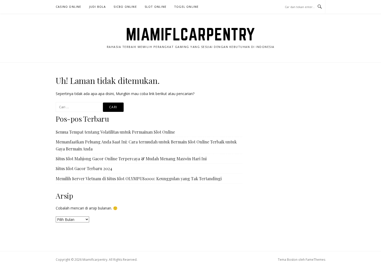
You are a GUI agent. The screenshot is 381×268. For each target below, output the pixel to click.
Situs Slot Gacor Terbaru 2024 (84, 168)
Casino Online (68, 7)
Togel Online (186, 7)
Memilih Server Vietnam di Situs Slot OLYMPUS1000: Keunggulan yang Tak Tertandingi (139, 178)
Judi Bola (97, 7)
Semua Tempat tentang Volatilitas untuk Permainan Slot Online (115, 132)
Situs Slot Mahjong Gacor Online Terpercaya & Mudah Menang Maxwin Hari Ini (131, 158)
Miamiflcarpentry (190, 34)
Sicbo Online (125, 7)
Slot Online (155, 7)
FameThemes (315, 259)
